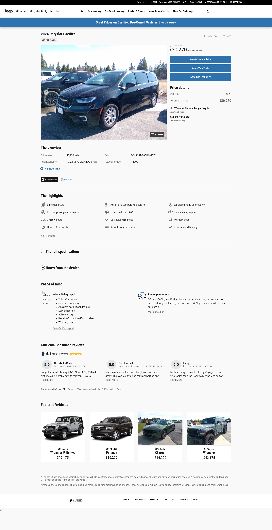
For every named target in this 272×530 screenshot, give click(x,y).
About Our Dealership (183, 11)
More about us (156, 311)
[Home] (8, 11)
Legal (195, 500)
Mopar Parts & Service (159, 11)
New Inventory (94, 11)
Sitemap (183, 500)
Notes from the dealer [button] (62, 268)
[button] (102, 40)
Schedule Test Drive (200, 76)
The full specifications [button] (62, 251)
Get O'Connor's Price (200, 59)
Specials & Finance (136, 11)
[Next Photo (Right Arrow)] (161, 92)
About (125, 500)
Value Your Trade (200, 68)
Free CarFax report (63, 328)
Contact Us (168, 500)
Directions (139, 500)
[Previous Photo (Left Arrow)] (46, 92)
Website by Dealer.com (76, 500)
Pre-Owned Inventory (114, 11)
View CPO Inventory (168, 23)
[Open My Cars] (207, 11)
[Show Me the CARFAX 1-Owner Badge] (66, 179)
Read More (47, 379)
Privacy (120, 389)
